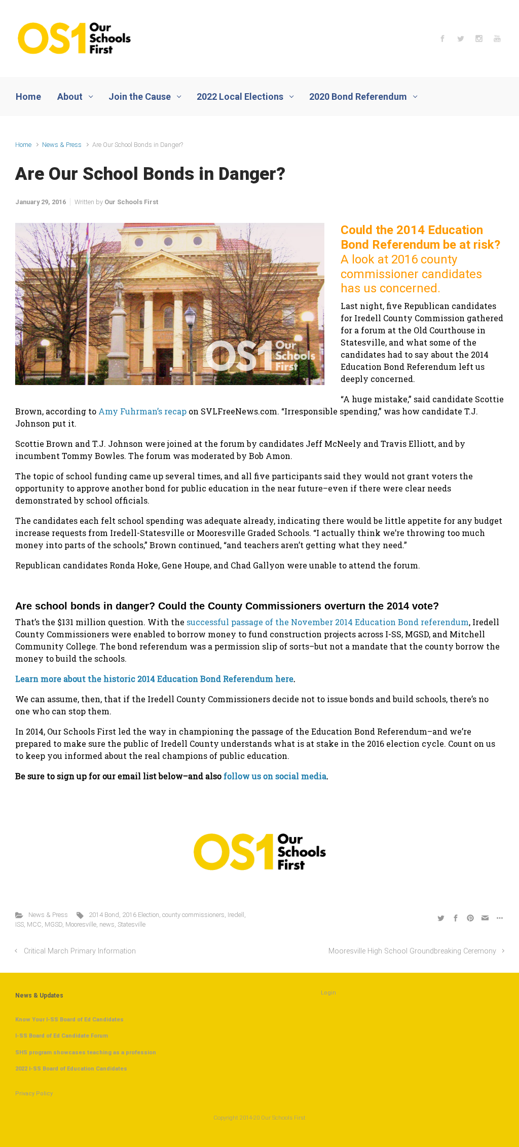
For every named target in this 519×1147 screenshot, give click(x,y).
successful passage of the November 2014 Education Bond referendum (328, 622)
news (107, 924)
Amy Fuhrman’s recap (142, 411)
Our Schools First (131, 202)
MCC (34, 924)
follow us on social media (275, 776)
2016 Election (140, 915)
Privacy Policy (34, 1093)
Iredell (236, 915)
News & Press (62, 144)
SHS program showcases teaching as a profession (85, 1052)
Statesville (131, 924)
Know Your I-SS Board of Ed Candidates (69, 1019)
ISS (19, 924)
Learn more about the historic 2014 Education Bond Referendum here (154, 678)
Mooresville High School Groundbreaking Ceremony (412, 951)
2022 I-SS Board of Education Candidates (71, 1068)
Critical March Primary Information (80, 951)
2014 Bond (104, 915)
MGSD (53, 924)
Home (23, 144)
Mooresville (80, 924)
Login (328, 992)
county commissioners (193, 915)
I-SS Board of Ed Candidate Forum (61, 1036)
